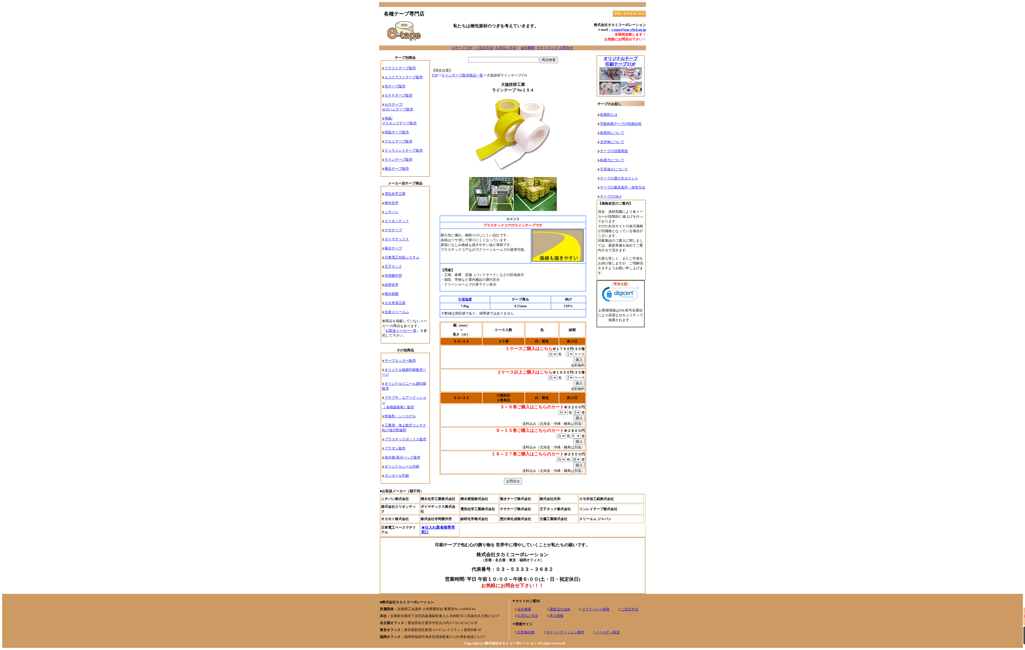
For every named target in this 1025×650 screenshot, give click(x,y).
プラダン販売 (395, 448)
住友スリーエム (397, 312)
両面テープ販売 (397, 132)
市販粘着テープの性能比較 (621, 124)
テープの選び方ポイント (619, 178)
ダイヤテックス (397, 239)
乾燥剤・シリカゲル (400, 416)
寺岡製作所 (393, 276)
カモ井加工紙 (395, 303)
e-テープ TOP (462, 48)
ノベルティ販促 (608, 632)
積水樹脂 (392, 294)
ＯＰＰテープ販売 (398, 95)
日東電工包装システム (402, 257)
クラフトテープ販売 (400, 68)
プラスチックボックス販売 (405, 439)
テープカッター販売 (400, 361)
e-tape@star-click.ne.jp (629, 30)
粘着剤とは (608, 115)
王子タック (393, 266)
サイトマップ (547, 48)
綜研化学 (392, 285)
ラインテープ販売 (398, 159)
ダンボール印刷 (397, 476)
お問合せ (566, 48)
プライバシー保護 (595, 609)
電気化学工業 (395, 194)
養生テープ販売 (397, 169)
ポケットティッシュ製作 (565, 632)
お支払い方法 (505, 48)
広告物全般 (526, 632)
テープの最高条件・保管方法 (622, 187)
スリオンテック (397, 221)
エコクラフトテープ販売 (404, 77)
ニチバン (392, 212)
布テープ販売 (395, 86)
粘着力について (612, 160)
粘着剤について (612, 133)
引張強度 (465, 299)
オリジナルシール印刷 (402, 466)
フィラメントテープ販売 (404, 150)
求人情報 (556, 616)
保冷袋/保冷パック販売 (402, 457)
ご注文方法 (484, 48)
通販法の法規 (560, 609)
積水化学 (392, 203)
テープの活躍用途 (614, 151)
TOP (435, 75)
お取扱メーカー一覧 (401, 331)
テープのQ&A (610, 196)
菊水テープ (393, 248)
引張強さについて (614, 169)
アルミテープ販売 (398, 141)
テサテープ (393, 230)
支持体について (612, 142)
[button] (620, 295)
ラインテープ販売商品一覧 (462, 75)
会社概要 (527, 48)
